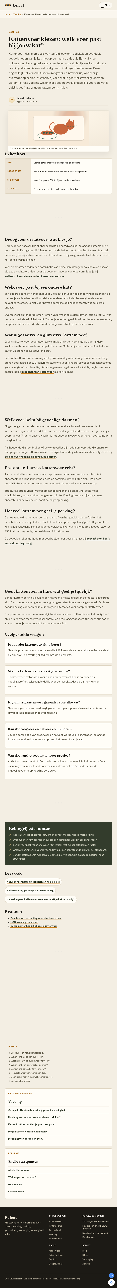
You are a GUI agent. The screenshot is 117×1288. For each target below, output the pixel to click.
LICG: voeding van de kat (24, 922)
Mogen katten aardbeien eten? (25, 1138)
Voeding (17, 14)
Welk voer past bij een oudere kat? (27, 1056)
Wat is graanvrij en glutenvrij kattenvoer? (30, 1060)
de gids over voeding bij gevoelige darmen (30, 456)
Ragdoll (52, 1259)
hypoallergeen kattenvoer (37, 372)
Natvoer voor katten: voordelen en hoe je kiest (33, 881)
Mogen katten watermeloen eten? (27, 1131)
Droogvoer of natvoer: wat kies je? (27, 1052)
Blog (84, 1250)
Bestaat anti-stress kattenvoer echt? (28, 1069)
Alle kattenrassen (18, 1170)
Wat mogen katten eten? (22, 1177)
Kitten (85, 1255)
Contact (60, 1278)
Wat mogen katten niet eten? (96, 1221)
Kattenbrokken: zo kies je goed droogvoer (32, 1124)
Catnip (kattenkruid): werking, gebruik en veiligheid (37, 1110)
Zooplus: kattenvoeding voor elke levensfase (35, 918)
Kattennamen (16, 1191)
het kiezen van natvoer (50, 276)
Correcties (52, 1278)
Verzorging (87, 1259)
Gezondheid (15, 1184)
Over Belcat (10, 1278)
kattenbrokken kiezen (18, 276)
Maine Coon (54, 1250)
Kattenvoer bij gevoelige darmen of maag (30, 890)
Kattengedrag (55, 1225)
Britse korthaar (56, 1255)
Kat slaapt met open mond (95, 1233)
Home (7, 14)
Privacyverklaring (72, 1278)
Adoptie (86, 1263)
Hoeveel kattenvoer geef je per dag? (28, 1073)
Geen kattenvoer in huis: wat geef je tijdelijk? (32, 1076)
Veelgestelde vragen (20, 1081)
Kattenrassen (55, 1221)
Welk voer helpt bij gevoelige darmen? (29, 1065)
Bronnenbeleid (40, 1278)
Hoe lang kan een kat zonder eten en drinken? (34, 1117)
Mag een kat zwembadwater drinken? (95, 1227)
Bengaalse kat (55, 1263)
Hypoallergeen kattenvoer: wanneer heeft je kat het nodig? (41, 899)
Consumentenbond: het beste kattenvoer (33, 926)
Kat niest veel (88, 1237)
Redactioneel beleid (25, 1278)
